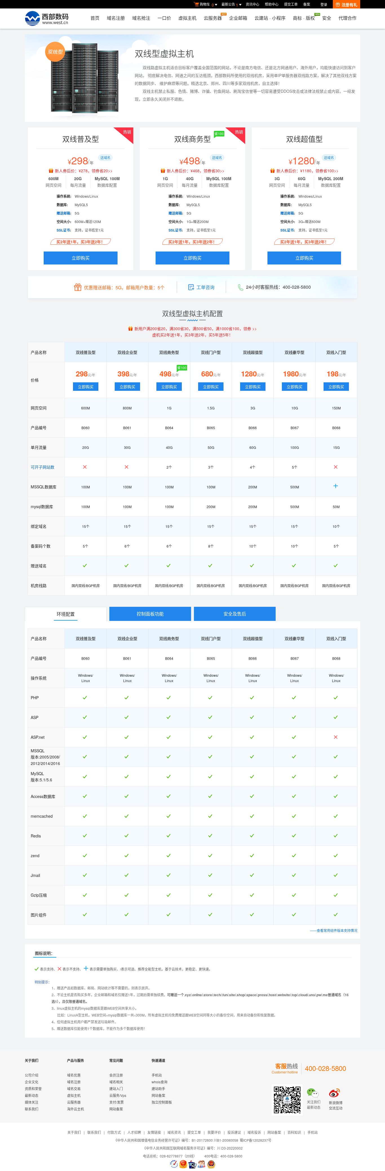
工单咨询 (205, 287)
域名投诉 (254, 1132)
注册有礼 (349, 4)
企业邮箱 (238, 18)
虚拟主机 (187, 18)
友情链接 (154, 1132)
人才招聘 (134, 1132)
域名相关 (116, 1081)
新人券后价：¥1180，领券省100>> (307, 170)
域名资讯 (174, 1132)
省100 (219, 133)
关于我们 (74, 1132)
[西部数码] (46, 19)
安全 (326, 18)
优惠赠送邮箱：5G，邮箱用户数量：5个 (124, 287)
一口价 (164, 18)
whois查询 (159, 1081)
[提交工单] (202, 1164)
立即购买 (81, 258)
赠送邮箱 (63, 213)
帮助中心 (271, 4)
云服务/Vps (117, 1095)
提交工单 (291, 4)
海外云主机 (75, 1108)
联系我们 (31, 1108)
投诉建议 (234, 1132)
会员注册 (116, 1075)
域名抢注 (141, 18)
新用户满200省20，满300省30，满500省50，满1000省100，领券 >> (195, 328)
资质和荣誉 (33, 1088)
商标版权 (304, 18)
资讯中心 (252, 4)
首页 (94, 18)
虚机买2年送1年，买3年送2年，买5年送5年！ (192, 335)
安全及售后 (235, 613)
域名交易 (74, 1088)
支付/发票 (116, 1102)
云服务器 (213, 18)
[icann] (174, 1164)
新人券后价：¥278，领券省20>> (83, 170)
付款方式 (114, 1132)
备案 (306, 4)
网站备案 (116, 1108)
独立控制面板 (162, 1102)
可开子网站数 (42, 467)
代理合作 (347, 18)
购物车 (207, 5)
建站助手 (158, 1088)
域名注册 (116, 18)
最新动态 (31, 1095)
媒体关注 (31, 1102)
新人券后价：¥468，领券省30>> (195, 170)
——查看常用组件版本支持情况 (333, 930)
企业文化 (31, 1081)
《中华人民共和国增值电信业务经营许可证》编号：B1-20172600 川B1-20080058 (176, 1140)
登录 (323, 4)
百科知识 (294, 1132)
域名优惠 (74, 1075)
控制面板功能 (150, 613)
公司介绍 (31, 1075)
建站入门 (116, 1088)
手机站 (157, 1075)
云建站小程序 (270, 18)
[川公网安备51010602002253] (211, 1164)
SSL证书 (63, 230)
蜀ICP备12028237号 (255, 1140)
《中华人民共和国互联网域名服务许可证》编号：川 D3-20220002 (193, 1148)
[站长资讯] (192, 1164)
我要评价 (214, 1132)
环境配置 (66, 614)
